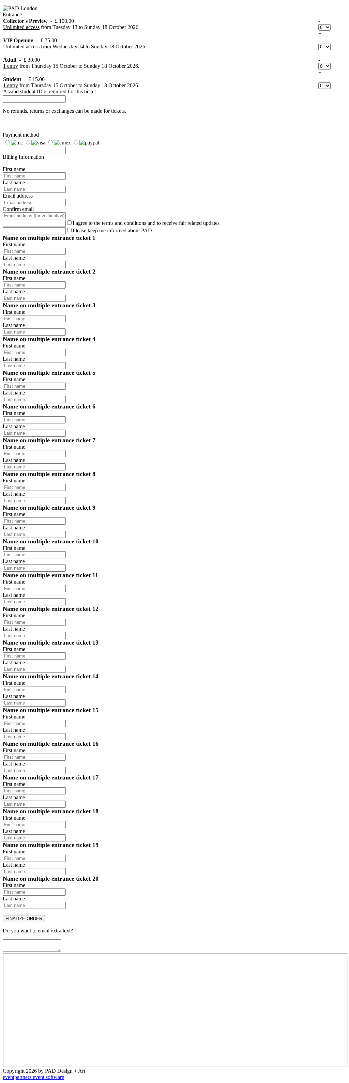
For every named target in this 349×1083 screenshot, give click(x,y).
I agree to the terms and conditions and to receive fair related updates (146, 223)
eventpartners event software (33, 1077)
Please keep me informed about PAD (112, 230)
